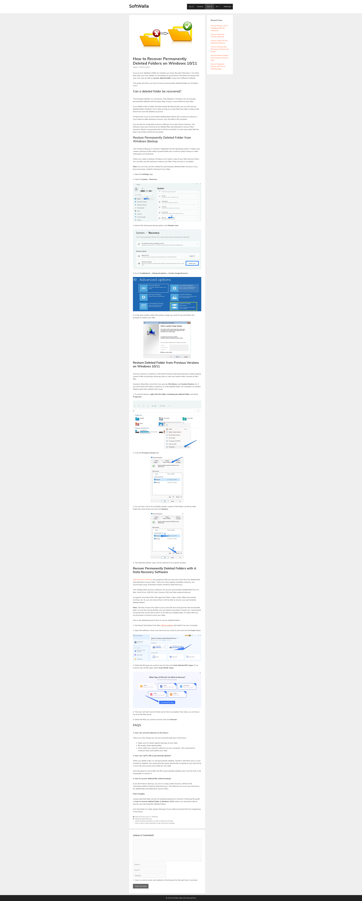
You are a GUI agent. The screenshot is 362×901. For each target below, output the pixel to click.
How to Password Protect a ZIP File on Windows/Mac (218, 66)
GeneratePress (191, 898)
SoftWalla (139, 6)
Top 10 (191, 6)
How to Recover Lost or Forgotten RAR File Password (219, 28)
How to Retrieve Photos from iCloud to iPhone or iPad (220, 57)
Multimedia (227, 6)
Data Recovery (140, 817)
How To (209, 6)
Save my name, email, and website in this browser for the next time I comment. (166, 880)
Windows (155, 817)
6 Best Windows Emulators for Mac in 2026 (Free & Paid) (154, 821)
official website (167, 625)
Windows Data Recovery (143, 819)
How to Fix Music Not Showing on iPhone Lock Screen (220, 49)
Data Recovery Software (143, 579)
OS (217, 6)
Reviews (200, 6)
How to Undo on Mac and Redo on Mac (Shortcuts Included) (155, 823)
